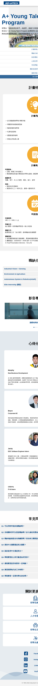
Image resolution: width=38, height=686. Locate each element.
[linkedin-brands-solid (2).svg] (26, 667)
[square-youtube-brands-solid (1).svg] (25, 673)
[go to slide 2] (35, 327)
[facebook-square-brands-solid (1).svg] (26, 655)
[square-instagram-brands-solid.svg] (26, 661)
